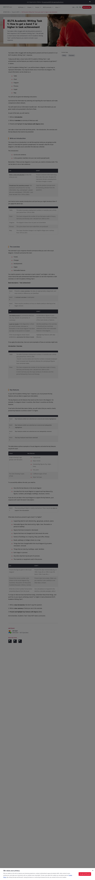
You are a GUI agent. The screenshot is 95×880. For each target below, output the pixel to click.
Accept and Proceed (85, 874)
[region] (47, 874)
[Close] (92, 870)
